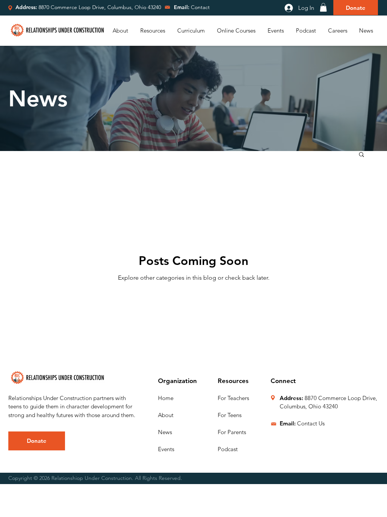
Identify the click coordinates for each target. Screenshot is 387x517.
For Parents (232, 432)
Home (165, 398)
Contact (192, 7)
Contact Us (311, 423)
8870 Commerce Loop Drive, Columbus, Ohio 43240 (100, 7)
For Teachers (233, 398)
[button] (323, 7)
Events (166, 449)
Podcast (228, 449)
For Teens (229, 415)
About (165, 415)
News (165, 432)
